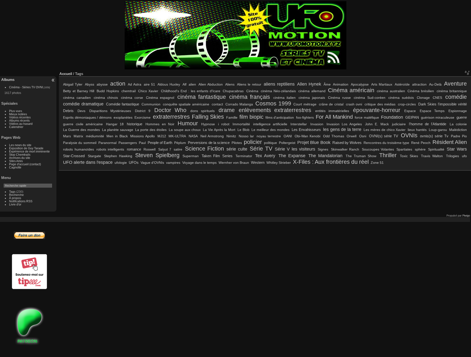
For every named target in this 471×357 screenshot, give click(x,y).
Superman (191, 156)
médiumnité (95, 136)
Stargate (94, 156)
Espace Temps (432, 111)
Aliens (230, 84)
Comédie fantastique (122, 104)
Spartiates (404, 149)
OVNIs (409, 135)
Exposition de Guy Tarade (26, 148)
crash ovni (354, 104)
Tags (12, 191)
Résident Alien (449, 142)
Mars (67, 136)
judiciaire (399, 124)
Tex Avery (265, 155)
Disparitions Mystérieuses (110, 111)
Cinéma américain (351, 90)
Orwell (351, 136)
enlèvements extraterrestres (275, 110)
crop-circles (407, 104)
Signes (323, 149)
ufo (464, 156)
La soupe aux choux (185, 130)
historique (134, 124)
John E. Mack (377, 124)
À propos (15, 198)
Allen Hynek (309, 84)
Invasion (316, 124)
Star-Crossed (74, 156)
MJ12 (161, 136)
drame (227, 110)
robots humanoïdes (78, 149)
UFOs (134, 162)
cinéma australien (391, 91)
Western (257, 162)
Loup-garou (438, 130)
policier (253, 142)
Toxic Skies (409, 156)
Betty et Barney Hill (78, 91)
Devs (81, 111)
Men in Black (117, 136)
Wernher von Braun (234, 163)
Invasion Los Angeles (344, 124)
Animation (340, 84)
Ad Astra (134, 84)
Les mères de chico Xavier (385, 130)
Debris (68, 111)
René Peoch (420, 143)
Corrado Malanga (239, 104)
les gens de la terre (342, 129)
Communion (151, 104)
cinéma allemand (311, 91)
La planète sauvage (117, 130)
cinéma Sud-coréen (369, 98)
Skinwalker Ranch (345, 149)
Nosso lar (246, 136)
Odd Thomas (333, 136)
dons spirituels (202, 111)
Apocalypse (360, 84)
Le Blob (243, 130)
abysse (102, 84)
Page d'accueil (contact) (25, 164)
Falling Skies (208, 117)
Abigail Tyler (72, 84)
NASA (193, 136)
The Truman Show (361, 156)
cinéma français (249, 97)
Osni (362, 136)
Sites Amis (16, 161)
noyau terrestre (269, 136)
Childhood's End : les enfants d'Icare (190, 91)
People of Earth (160, 142)
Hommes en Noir (159, 124)
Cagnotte (15, 167)
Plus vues (15, 111)
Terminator (244, 156)
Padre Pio (459, 136)
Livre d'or (15, 204)
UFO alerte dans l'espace (88, 162)
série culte (236, 149)
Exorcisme (142, 117)
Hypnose (208, 124)
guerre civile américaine (83, 124)
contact (217, 104)
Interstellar (298, 124)
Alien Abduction (210, 84)
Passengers (127, 143)
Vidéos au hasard (21, 123)
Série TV (261, 148)
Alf (184, 84)
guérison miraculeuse (437, 117)
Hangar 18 (115, 124)
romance (134, 149)
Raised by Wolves (347, 142)
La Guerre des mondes (81, 130)
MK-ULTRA (177, 136)
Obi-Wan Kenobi (308, 136)
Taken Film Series (217, 156)
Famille (231, 117)
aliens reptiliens (279, 84)
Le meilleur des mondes (270, 130)
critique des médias (380, 104)
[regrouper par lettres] (467, 72)
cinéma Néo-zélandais (278, 91)
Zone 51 (377, 163)
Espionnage (457, 111)
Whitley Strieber (278, 163)
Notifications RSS (20, 201)
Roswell (150, 149)
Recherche (16, 194)
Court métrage (304, 104)
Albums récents (19, 120)
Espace (410, 111)
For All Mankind (334, 117)
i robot (223, 124)
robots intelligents (110, 149)
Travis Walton (432, 156)
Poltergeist (287, 143)
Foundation (392, 117)
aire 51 (149, 84)
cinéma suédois (401, 98)
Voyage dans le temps (199, 163)
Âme (327, 84)
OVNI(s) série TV (383, 136)
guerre (462, 117)
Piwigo (466, 215)
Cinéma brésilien (420, 91)
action (117, 83)
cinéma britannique (452, 91)
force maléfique (367, 117)
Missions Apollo (142, 136)
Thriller (388, 155)
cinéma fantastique (201, 97)
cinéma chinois (106, 98)
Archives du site (19, 157)
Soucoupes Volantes (378, 149)
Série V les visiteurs (295, 149)
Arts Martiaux (381, 84)
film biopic (251, 117)
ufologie (121, 163)
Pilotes (237, 143)
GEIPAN (412, 117)
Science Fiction (204, 148)
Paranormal (107, 143)
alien (192, 84)
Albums (7, 79)
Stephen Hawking (118, 156)
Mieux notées (18, 114)
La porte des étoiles (151, 130)
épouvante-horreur (376, 110)
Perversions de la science (208, 142)
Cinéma (252, 91)
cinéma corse (132, 98)
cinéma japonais (312, 98)
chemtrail (128, 91)
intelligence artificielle (270, 124)
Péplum (180, 143)
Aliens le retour (249, 84)
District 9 (142, 111)
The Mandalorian (325, 155)
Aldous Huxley (168, 84)
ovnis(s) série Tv (434, 136)
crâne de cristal (331, 104)
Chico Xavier (148, 91)
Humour (188, 123)
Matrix (78, 136)
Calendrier (16, 126)
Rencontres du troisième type (386, 143)
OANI (288, 136)
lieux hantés (417, 130)
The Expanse (291, 155)
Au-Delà (435, 84)
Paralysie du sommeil (79, 143)
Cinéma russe (339, 98)
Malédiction (458, 130)
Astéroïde (402, 84)
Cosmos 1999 (273, 103)
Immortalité (241, 124)
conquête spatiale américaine (186, 104)
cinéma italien (284, 98)
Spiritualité (436, 149)
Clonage (423, 98)
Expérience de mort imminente (29, 151)
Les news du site (20, 145)
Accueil (65, 74)
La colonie (458, 124)
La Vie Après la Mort (219, 130)
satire (178, 149)
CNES (437, 98)
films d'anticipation (279, 117)
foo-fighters (305, 117)
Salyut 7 (164, 149)
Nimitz (231, 136)
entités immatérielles (332, 111)
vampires (173, 163)
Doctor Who (170, 110)
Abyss (89, 84)
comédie (456, 97)
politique (270, 143)
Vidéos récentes (20, 117)
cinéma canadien (77, 98)
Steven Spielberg (157, 155)
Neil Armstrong (212, 136)
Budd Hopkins (108, 91)
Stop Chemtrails (19, 154)
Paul (142, 143)
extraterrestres (171, 117)
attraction (419, 84)
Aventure (455, 83)
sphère (420, 149)
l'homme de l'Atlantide (427, 124)
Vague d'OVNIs (152, 163)
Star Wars (457, 149)
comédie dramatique (83, 103)
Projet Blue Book (313, 142)
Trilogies (452, 156)
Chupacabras (233, 91)
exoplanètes (123, 117)
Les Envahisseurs (306, 130)
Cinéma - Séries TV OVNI (26, 87)
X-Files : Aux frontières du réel (331, 162)
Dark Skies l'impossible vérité (442, 104)
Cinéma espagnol (160, 98)
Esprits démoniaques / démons (87, 117)
